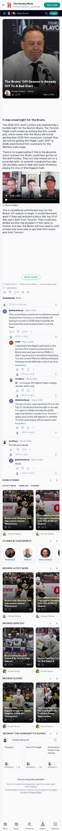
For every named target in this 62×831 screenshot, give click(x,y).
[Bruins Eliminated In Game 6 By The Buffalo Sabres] (18, 647)
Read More (20, 365)
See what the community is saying (24, 733)
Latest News (12, 288)
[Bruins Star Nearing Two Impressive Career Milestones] (18, 510)
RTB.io (34, 787)
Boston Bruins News (27, 284)
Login (53, 13)
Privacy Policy (35, 792)
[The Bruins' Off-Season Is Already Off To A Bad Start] (31, 58)
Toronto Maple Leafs (47, 284)
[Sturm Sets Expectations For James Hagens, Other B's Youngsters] (18, 702)
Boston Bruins (11, 284)
